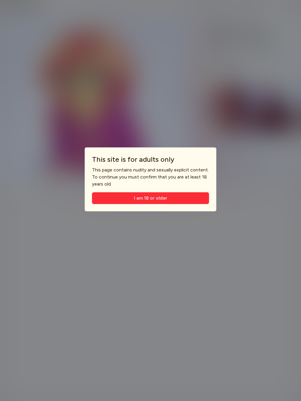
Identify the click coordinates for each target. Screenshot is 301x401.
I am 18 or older (150, 198)
